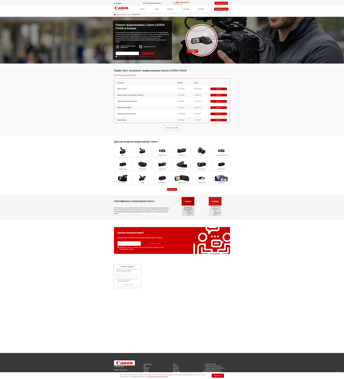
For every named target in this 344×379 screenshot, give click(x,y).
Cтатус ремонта (221, 3)
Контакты (201, 9)
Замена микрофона (124, 107)
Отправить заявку (147, 53)
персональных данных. (159, 56)
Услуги (142, 9)
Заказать (218, 88)
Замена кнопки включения (127, 101)
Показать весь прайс (172, 128)
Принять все (218, 375)
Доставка (186, 9)
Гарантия (169, 9)
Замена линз (121, 120)
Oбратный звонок (221, 9)
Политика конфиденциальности (158, 376)
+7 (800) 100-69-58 (180, 2)
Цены (156, 9)
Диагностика (122, 89)
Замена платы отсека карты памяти (130, 95)
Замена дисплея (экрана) (126, 114)
